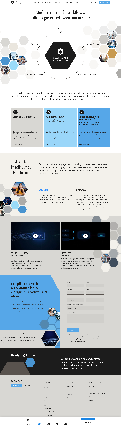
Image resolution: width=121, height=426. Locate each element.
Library (68, 397)
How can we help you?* (71, 312)
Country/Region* (70, 296)
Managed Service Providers (50, 411)
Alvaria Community (71, 386)
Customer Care (70, 383)
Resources (69, 2)
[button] (48, 2)
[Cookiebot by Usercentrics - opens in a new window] (28, 424)
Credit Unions (92, 386)
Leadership (47, 390)
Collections (92, 390)
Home (34, 2)
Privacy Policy (73, 341)
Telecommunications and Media (97, 393)
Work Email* (69, 289)
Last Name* (88, 282)
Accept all (88, 419)
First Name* (69, 282)
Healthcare (92, 397)
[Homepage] (18, 2)
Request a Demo (104, 2)
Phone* (87, 296)
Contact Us (94, 2)
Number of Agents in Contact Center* (75, 304)
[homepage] (17, 380)
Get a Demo (73, 330)
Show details (71, 424)
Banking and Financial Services (96, 383)
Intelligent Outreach (49, 383)
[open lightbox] (35, 236)
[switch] (48, 424)
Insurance (91, 400)
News (45, 397)
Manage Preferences (88, 422)
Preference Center (91, 339)
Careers (46, 393)
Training (69, 390)
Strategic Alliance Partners (50, 408)
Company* (88, 289)
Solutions (40, 2)
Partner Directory (48, 415)
